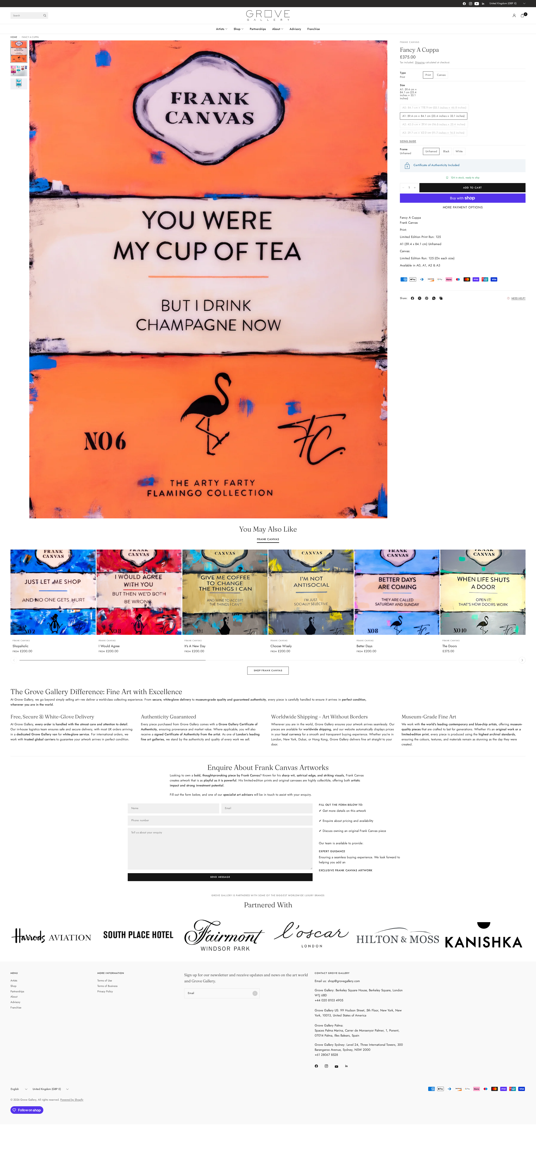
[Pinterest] (427, 298)
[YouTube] (477, 3)
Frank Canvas (268, 539)
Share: (404, 298)
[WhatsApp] (434, 298)
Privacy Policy (105, 991)
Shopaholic (20, 646)
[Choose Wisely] (311, 592)
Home (13, 37)
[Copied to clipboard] (441, 298)
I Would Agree (109, 646)
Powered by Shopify (71, 1100)
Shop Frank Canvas (268, 670)
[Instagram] (470, 3)
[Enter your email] (255, 993)
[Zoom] (379, 49)
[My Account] (514, 15)
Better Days (364, 646)
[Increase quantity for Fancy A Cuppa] (415, 187)
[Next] (376, 279)
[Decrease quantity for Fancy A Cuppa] (403, 187)
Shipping (420, 63)
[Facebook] (464, 3)
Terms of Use (104, 980)
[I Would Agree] (139, 592)
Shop (237, 29)
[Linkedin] (483, 3)
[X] (420, 298)
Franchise (313, 29)
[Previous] (40, 279)
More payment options (463, 207)
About (276, 29)
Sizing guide (408, 141)
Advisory (295, 29)
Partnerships (258, 29)
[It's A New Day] (225, 592)
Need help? (519, 298)
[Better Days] (397, 592)
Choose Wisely (281, 646)
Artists (220, 29)
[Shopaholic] (53, 592)
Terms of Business (107, 986)
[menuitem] (223, 29)
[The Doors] (483, 592)
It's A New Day (194, 646)
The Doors (449, 646)
